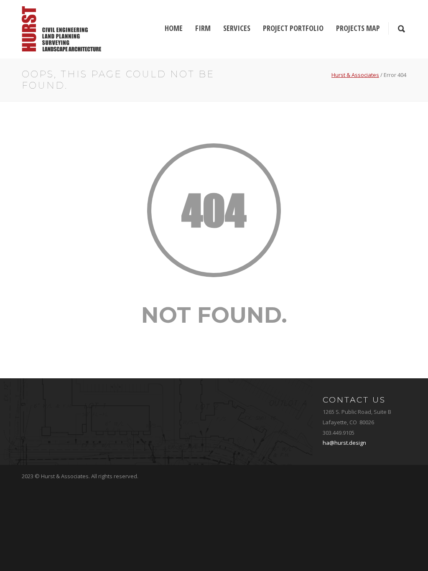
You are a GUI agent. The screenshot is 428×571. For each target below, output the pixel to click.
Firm (203, 28)
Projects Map (358, 28)
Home (174, 28)
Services (236, 28)
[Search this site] (401, 29)
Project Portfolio (293, 28)
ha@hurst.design (344, 442)
